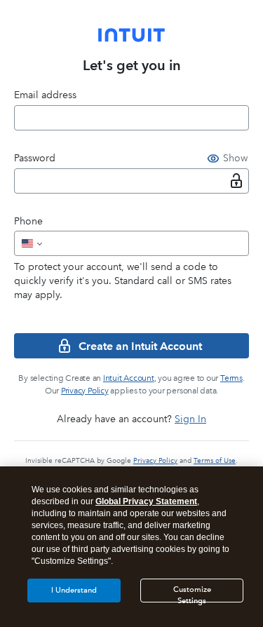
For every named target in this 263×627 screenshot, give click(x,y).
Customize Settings (192, 593)
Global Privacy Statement (146, 501)
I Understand (74, 590)
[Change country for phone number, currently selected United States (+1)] (30, 243)
